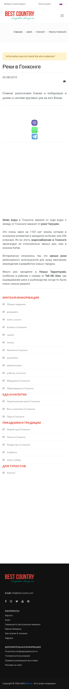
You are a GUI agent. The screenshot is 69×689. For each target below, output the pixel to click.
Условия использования (17, 656)
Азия (29, 32)
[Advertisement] (34, 180)
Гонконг (40, 32)
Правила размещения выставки (21, 660)
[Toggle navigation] (62, 15)
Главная (18, 32)
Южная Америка (13, 629)
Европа (9, 615)
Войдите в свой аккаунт (15, 4)
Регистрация (45, 4)
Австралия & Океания (16, 633)
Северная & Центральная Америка (22, 624)
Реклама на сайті (13, 665)
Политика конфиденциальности (21, 651)
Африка (9, 638)
